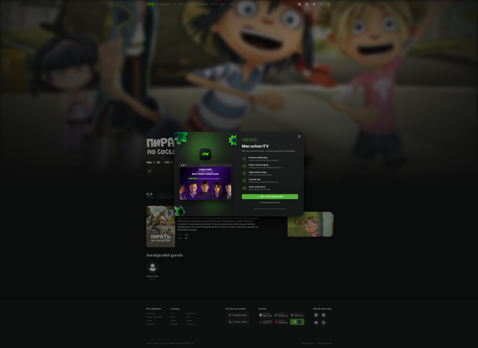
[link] (270, 196)
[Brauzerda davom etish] (299, 136)
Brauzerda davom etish (270, 202)
